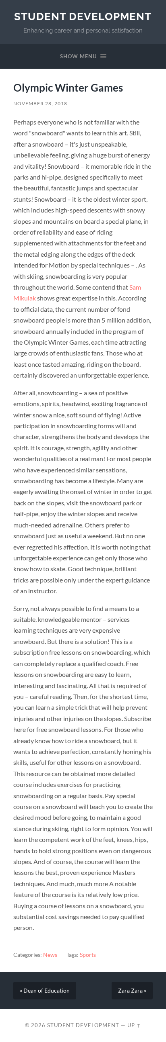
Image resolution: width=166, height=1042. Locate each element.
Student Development (82, 16)
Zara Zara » (132, 990)
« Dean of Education (45, 990)
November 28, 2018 (40, 103)
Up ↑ (134, 1025)
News (50, 955)
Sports (88, 955)
